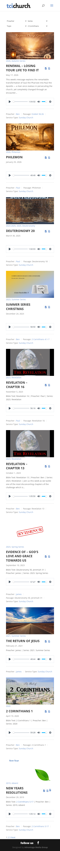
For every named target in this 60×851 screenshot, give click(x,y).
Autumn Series (18, 61)
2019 (8, 783)
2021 (8, 636)
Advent (15, 783)
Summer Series (19, 299)
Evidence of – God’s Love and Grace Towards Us (22, 556)
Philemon (16, 152)
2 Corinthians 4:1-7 (40, 339)
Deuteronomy (28, 225)
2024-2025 (11, 225)
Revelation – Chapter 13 (16, 466)
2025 (19, 225)
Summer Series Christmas (18, 306)
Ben (18, 114)
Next (13, 837)
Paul (18, 187)
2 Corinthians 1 (19, 711)
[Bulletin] (50, 790)
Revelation (16, 377)
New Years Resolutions (16, 790)
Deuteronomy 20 (20, 231)
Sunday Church (26, 117)
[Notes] (48, 67)
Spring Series (18, 546)
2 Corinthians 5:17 (24, 801)
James (19, 594)
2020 (8, 706)
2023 (8, 299)
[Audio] (45, 67)
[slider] (20, 101)
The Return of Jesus (22, 641)
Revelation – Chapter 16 (16, 384)
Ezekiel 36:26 (38, 114)
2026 (8, 61)
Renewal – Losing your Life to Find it (22, 68)
